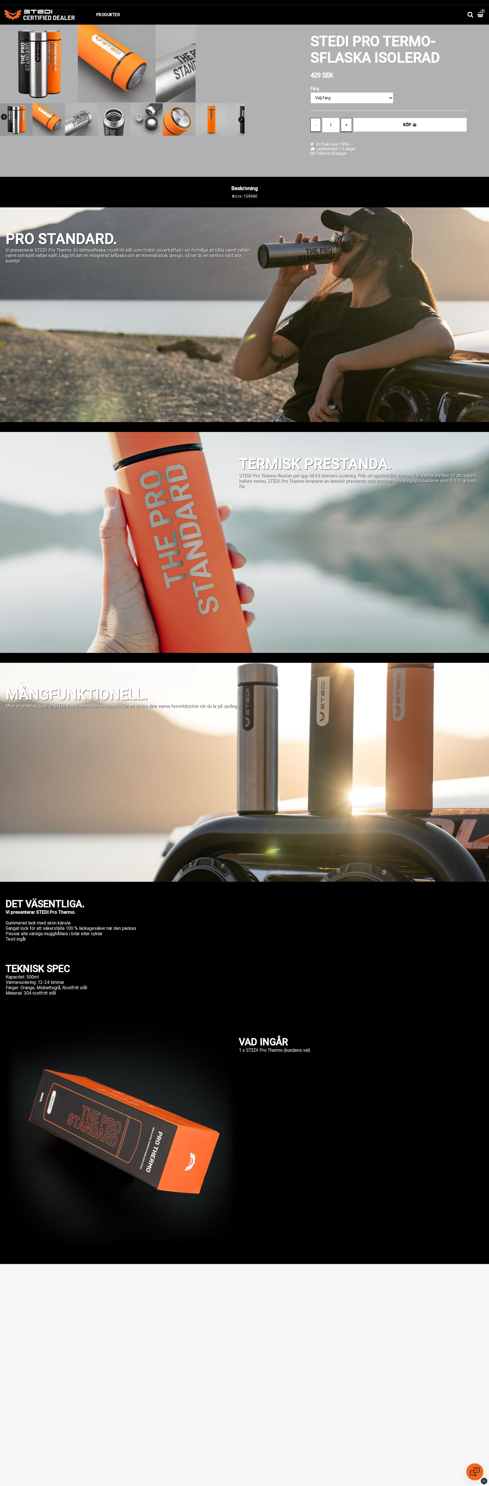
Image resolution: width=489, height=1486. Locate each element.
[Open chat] (474, 1471)
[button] (481, 14)
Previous (4, 117)
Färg (314, 88)
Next (241, 120)
